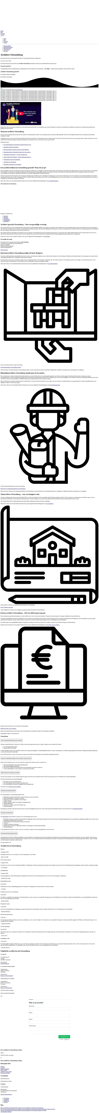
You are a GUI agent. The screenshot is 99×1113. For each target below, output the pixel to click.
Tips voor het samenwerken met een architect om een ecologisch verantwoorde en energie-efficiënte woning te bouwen (28, 1109)
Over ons (3, 33)
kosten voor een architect (15, 786)
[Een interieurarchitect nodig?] (49, 363)
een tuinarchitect (49, 503)
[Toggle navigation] (1, 36)
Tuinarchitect (6, 49)
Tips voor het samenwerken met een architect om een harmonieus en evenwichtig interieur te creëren (23, 1110)
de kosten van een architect (53, 624)
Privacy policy (4, 1070)
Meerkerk (5, 216)
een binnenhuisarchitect (54, 385)
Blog (2, 32)
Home (2, 31)
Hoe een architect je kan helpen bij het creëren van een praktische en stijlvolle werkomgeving (22, 1107)
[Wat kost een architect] (49, 724)
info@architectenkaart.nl (6, 1094)
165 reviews (19, 89)
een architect (47, 236)
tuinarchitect (5, 816)
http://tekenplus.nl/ (5, 963)
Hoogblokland (6, 220)
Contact (2, 35)
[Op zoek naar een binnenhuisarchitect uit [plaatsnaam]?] (49, 485)
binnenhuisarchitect (78, 808)
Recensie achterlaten (5, 1073)
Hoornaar (5, 217)
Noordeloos (6, 218)
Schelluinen (6, 221)
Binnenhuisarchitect (8, 47)
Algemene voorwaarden (6, 1071)
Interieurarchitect (7, 48)
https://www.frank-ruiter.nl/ (7, 975)
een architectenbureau (53, 180)
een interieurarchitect (52, 263)
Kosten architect (7, 45)
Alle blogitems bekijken (6, 1111)
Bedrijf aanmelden (5, 1069)
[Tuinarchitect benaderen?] (49, 603)
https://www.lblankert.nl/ (6, 987)
